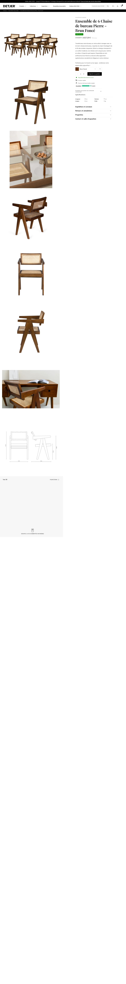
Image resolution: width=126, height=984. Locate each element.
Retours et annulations (83, 111)
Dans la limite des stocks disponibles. (91, 1)
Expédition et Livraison (83, 107)
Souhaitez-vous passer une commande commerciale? (84, 91)
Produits (21, 6)
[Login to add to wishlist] (100, 69)
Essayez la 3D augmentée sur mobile (32, 533)
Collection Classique (80, 17)
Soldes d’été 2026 (74, 6)
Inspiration (44, 6)
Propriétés (79, 115)
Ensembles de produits (59, 6)
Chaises (5, 10)
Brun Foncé (83, 69)
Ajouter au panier (94, 74)
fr (113, 6)
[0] (121, 6)
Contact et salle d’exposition (85, 119)
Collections (33, 6)
